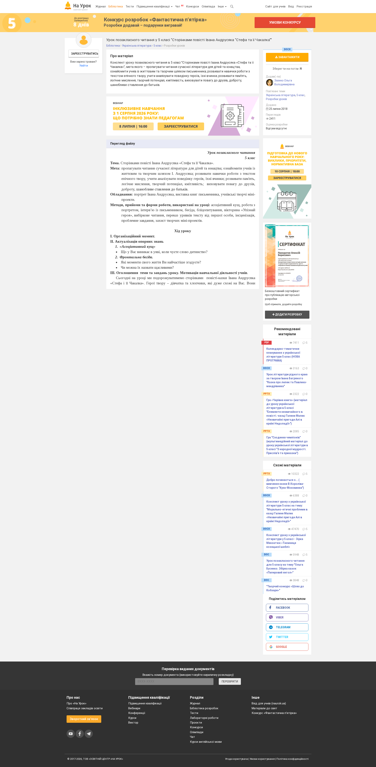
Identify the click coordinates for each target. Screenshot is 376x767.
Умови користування (262, 758)
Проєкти (196, 722)
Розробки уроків (276, 99)
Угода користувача (236, 758)
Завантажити (288, 57)
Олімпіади (196, 732)
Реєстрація (304, 6)
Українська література (280, 95)
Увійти (83, 65)
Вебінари (134, 708)
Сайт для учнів (275, 6)
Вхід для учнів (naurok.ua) (269, 703)
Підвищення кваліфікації (153, 6)
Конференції (136, 713)
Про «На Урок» (76, 703)
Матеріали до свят (264, 708)
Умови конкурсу (285, 22)
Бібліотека (115, 6)
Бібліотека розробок (204, 708)
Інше (221, 6)
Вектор (133, 722)
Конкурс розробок (155, 20)
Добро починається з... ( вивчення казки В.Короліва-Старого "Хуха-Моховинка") (285, 483)
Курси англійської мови (206, 742)
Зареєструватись (84, 53)
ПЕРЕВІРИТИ (230, 681)
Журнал (101, 6)
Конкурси (192, 6)
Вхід (291, 6)
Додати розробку (288, 314)
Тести (130, 6)
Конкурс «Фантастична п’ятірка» (274, 713)
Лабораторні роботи (204, 718)
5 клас (300, 95)
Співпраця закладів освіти (85, 708)
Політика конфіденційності (293, 758)
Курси (132, 718)
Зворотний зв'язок (84, 719)
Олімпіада (208, 6)
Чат (179, 6)
